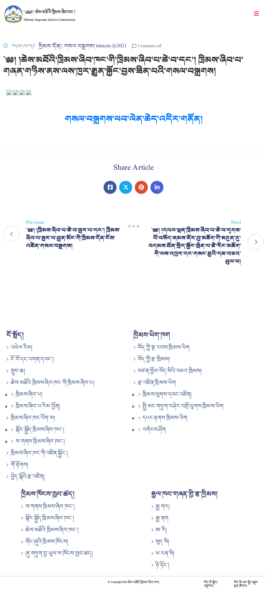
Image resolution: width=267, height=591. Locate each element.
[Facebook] (110, 187)
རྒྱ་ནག (162, 518)
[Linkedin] (156, 187)
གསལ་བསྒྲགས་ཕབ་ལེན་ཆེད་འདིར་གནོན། (134, 118)
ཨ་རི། (161, 529)
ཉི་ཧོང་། (162, 565)
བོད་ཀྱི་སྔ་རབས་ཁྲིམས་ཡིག (164, 347)
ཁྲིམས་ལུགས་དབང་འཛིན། (167, 394)
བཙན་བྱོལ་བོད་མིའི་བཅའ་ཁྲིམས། (170, 371)
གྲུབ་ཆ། (18, 371)
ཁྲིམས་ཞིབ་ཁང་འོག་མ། (33, 417)
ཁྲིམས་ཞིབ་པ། (29, 394)
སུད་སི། (162, 541)
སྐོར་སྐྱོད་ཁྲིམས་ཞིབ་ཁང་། (40, 429)
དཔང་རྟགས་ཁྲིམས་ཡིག (165, 417)
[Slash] (133, 226)
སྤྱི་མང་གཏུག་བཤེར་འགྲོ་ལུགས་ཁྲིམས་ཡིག (183, 406)
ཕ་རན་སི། (165, 553)
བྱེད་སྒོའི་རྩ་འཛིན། (28, 476)
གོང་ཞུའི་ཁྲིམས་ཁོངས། (46, 541)
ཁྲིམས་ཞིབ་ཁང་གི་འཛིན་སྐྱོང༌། (39, 453)
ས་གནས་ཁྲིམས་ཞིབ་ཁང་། (40, 441)
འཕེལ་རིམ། (21, 347)
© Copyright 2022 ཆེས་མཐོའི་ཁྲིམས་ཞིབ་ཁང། (134, 582)
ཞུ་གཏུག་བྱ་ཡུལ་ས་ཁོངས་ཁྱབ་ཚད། (59, 553)
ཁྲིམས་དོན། (50, 46)
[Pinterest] (141, 187)
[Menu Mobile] (256, 14)
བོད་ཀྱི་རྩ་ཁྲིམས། (154, 359)
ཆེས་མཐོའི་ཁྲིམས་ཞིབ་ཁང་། (51, 529)
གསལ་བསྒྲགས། (79, 46)
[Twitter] (125, 187)
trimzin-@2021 (111, 46)
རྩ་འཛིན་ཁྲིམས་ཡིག (157, 382)
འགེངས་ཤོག (154, 429)
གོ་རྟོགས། (19, 464)
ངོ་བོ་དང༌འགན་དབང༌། (32, 359)
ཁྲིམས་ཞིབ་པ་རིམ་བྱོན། (38, 406)
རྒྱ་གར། (163, 506)
